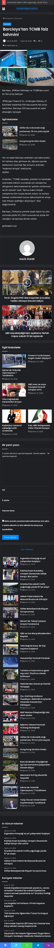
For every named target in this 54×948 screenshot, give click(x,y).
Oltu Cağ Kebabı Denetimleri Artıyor (12, 400)
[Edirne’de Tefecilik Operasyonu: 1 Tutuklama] (14, 361)
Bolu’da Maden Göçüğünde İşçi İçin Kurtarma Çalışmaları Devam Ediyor (35, 764)
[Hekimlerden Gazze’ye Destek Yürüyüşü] (10, 687)
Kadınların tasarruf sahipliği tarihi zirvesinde (12, 428)
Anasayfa (9, 18)
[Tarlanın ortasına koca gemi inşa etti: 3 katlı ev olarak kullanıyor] (10, 674)
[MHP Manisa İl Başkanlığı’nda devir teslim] (10, 716)
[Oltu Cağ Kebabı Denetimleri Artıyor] (14, 389)
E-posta (6, 500)
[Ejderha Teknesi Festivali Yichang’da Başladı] (10, 728)
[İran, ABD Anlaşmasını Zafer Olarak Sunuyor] (40, 416)
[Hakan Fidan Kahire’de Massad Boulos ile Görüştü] (10, 600)
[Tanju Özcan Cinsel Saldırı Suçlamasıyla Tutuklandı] (10, 803)
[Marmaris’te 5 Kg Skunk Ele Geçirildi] (10, 779)
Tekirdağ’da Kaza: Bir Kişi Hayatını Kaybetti (33, 647)
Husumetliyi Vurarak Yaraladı (35, 658)
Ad (4, 490)
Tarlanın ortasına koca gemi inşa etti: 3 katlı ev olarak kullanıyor (34, 673)
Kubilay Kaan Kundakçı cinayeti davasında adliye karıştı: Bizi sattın (33, 573)
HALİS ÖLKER (12, 41)
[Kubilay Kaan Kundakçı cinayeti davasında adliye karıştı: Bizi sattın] (10, 574)
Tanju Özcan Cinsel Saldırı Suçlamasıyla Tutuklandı (33, 801)
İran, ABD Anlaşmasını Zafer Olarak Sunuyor (39, 426)
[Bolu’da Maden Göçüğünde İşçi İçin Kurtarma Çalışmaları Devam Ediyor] (10, 765)
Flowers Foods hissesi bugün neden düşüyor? (39, 357)
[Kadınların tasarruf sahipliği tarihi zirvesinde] (14, 416)
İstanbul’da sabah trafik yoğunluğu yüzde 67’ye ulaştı (29, 2)
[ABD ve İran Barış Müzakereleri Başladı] (10, 637)
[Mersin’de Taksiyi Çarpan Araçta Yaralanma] (10, 625)
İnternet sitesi (8, 511)
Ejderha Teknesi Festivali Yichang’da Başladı (32, 726)
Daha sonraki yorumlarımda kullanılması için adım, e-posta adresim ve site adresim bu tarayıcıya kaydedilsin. (26, 525)
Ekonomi (18, 18)
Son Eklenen (27, 549)
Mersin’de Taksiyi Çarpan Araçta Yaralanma (33, 622)
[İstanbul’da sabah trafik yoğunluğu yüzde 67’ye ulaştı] (10, 588)
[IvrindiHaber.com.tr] (27, 8)
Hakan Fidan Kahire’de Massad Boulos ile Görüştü (33, 598)
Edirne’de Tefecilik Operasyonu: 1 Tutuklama (11, 373)
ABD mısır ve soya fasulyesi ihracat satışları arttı (37, 387)
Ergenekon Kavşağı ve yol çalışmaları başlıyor (33, 560)
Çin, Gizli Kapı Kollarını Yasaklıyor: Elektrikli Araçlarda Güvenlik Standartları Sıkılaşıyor (35, 700)
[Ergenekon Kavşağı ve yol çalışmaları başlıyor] (10, 562)
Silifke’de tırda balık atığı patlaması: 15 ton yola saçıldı (35, 738)
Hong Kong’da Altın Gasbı (33, 141)
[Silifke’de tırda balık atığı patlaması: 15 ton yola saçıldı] (9, 131)
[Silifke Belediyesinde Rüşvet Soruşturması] (10, 612)
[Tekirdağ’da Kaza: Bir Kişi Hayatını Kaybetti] (10, 649)
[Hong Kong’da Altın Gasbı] (9, 144)
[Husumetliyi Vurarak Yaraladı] (10, 662)
